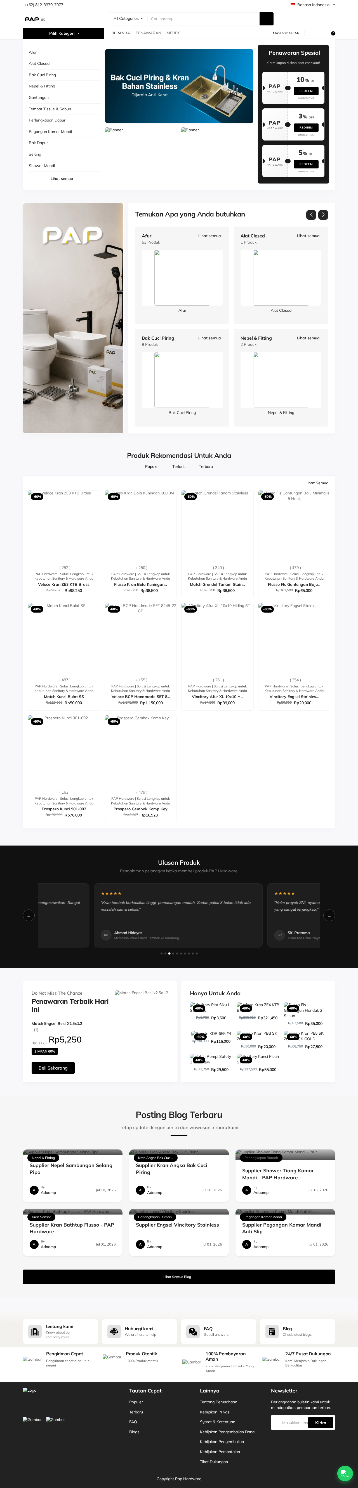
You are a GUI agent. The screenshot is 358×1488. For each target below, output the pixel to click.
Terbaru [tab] (206, 466)
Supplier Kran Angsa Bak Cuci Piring (171, 1168)
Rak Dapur (38, 142)
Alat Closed (39, 63)
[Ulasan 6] (181, 953)
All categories (127, 18)
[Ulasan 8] (189, 953)
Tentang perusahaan (218, 1401)
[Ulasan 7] (185, 953)
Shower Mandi (42, 165)
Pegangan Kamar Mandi (50, 131)
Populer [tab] (152, 466)
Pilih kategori (62, 33)
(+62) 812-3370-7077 (44, 4)
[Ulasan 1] (161, 953)
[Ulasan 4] (173, 953)
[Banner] (179, 86)
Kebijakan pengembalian (222, 1441)
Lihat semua (62, 178)
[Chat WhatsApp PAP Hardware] (345, 1473)
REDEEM (306, 91)
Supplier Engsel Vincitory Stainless (177, 1225)
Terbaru (136, 1412)
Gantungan (39, 97)
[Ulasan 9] (193, 953)
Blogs (134, 1431)
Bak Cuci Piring (42, 74)
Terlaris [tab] (178, 466)
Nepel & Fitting (42, 86)
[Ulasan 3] (169, 953)
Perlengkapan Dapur (47, 120)
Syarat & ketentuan (217, 1421)
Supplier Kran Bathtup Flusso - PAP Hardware (72, 1228)
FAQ (133, 1421)
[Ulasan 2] (165, 953)
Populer (136, 1401)
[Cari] (267, 18)
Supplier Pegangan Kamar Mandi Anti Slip (281, 1228)
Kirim (320, 1422)
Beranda (121, 33)
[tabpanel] (179, 651)
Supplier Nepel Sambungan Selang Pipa (71, 1168)
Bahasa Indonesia (313, 4)
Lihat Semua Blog (177, 1277)
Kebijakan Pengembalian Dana (227, 1431)
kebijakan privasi (215, 1412)
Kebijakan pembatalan (220, 1451)
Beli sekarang (53, 1068)
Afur (33, 52)
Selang (35, 154)
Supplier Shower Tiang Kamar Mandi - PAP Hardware (278, 1173)
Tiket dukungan (214, 1461)
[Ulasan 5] (177, 953)
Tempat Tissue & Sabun (50, 108)
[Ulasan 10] (197, 953)
